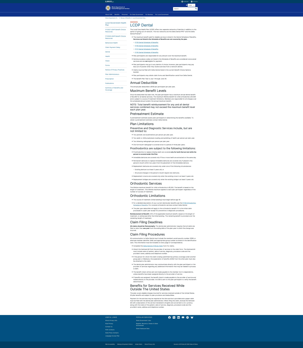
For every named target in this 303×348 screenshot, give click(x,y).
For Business (149, 14)
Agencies (186, 1)
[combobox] (191, 5)
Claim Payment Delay (112, 47)
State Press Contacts (112, 333)
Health (107, 56)
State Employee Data (142, 328)
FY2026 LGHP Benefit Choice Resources (115, 37)
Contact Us (108, 326)
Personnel (125, 14)
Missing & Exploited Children (125, 344)
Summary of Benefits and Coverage (114, 89)
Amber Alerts (138, 344)
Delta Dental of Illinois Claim (153, 246)
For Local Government (162, 14)
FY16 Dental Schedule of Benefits (146, 52)
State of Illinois (194, 344)
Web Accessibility (110, 344)
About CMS (108, 14)
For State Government (136, 14)
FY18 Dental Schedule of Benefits (146, 46)
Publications (109, 83)
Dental (107, 52)
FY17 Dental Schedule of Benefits (146, 49)
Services (195, 1)
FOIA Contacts (109, 329)
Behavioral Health (111, 43)
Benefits (117, 14)
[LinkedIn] (178, 317)
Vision (107, 61)
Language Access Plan (112, 336)
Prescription (109, 79)
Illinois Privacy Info (111, 320)
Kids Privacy (109, 323)
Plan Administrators (112, 74)
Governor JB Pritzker (179, 344)
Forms (107, 65)
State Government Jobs (143, 320)
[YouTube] (183, 317)
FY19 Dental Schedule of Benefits (146, 42)
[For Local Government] (170, 14)
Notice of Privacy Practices (114, 70)
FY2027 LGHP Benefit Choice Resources (115, 31)
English (190, 5)
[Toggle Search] (196, 8)
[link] (169, 317)
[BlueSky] (192, 317)
